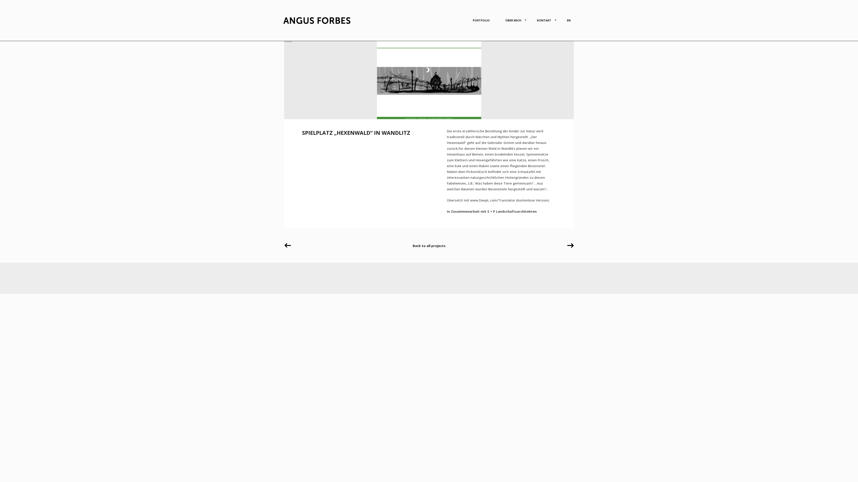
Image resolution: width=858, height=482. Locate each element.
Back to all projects (429, 245)
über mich (513, 20)
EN (569, 20)
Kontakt (544, 20)
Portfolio (481, 20)
